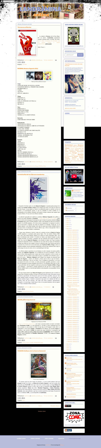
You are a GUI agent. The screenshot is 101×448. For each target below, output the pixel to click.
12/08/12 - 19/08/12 (72, 268)
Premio (74, 159)
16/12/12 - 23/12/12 (72, 234)
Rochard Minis (70, 387)
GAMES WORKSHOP (35, 342)
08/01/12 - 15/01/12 (72, 341)
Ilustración (32, 166)
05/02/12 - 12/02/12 (72, 333)
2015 (67, 222)
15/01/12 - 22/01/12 (72, 339)
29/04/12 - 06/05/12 (72, 310)
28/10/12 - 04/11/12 (72, 247)
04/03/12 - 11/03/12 (72, 326)
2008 (67, 349)
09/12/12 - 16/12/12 (72, 236)
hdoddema (48, 445)
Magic (73, 154)
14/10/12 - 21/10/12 (72, 251)
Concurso (72, 148)
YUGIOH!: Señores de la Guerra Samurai (32, 351)
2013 (67, 226)
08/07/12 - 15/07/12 (72, 278)
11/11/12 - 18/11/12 (72, 243)
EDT (66, 150)
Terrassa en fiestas (24, 27)
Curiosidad (78, 148)
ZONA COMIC (68, 162)
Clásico (81, 146)
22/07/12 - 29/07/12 (72, 274)
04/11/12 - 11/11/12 (72, 245)
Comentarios (70, 210)
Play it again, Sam (71, 363)
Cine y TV (76, 146)
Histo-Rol (69, 358)
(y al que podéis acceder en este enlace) (47, 218)
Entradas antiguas (55, 406)
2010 (67, 346)
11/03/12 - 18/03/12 (72, 324)
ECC (82, 148)
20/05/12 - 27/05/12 (72, 305)
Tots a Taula (73, 160)
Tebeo (44, 166)
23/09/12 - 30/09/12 (72, 257)
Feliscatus (69, 368)
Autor (75, 145)
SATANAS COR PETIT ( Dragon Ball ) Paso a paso (74, 389)
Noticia (23, 291)
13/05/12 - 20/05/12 (72, 306)
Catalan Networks (71, 394)
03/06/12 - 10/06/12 (72, 301)
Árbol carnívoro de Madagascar (74, 359)
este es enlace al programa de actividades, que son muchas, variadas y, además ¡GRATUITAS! (49, 42)
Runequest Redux (71, 373)
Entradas (69, 208)
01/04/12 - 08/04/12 (72, 318)
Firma (81, 149)
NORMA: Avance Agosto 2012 (28, 68)
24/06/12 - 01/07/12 (72, 282)
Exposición (71, 149)
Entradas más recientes (24, 406)
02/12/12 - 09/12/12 (72, 237)
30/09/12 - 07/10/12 (72, 255)
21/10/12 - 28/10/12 (72, 249)
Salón (81, 159)
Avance (23, 166)
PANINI (81, 157)
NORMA (41, 166)
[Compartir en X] (21, 62)
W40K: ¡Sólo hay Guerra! (26, 300)
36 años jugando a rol (72, 364)
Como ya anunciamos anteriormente (27, 324)
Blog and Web (69, 146)
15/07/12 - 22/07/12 (72, 276)
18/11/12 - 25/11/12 (72, 241)
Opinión (32, 291)
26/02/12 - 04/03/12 (72, 328)
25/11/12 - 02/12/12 (72, 239)
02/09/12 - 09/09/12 (72, 263)
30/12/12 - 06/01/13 (72, 230)
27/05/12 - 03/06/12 (72, 303)
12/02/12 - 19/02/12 (72, 332)
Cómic (27, 166)
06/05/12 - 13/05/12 (72, 308)
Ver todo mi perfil (69, 199)
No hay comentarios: (48, 60)
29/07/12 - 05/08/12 (72, 272)
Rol (78, 159)
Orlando (69, 369)
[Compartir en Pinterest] (24, 62)
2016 (67, 220)
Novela (27, 291)
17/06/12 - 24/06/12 (72, 297)
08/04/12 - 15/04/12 (72, 316)
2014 (67, 224)
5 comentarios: (47, 287)
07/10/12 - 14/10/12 (72, 253)
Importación (68, 153)
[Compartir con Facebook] (23, 62)
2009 (67, 347)
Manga (36, 166)
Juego (41, 342)
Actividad (24, 64)
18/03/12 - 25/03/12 (72, 322)
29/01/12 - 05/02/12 (72, 335)
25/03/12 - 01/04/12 (72, 320)
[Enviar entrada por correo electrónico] (55, 60)
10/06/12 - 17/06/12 (72, 299)
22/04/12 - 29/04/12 (72, 312)
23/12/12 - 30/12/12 (72, 232)
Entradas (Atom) (42, 411)
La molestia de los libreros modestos (31, 174)
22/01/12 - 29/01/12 (72, 337)
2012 (67, 228)
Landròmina (76, 190)
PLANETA (67, 159)
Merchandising (69, 156)
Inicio (40, 406)
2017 (67, 218)
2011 (67, 344)
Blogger (62, 445)
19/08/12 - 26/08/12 (72, 266)
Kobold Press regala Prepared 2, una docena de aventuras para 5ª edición (74, 376)
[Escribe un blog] (20, 62)
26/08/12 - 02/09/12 (72, 265)
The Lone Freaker (71, 396)
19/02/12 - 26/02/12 (72, 330)
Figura (27, 342)
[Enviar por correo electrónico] (18, 62)
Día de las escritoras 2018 (73, 383)
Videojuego (80, 160)
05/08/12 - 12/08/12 (72, 270)
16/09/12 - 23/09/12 (72, 259)
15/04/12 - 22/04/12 (72, 314)
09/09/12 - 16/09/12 (72, 261)
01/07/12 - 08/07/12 (72, 280)
